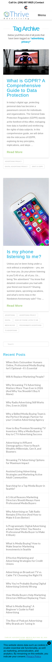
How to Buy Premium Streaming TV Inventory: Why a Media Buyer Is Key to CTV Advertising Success (26, 431)
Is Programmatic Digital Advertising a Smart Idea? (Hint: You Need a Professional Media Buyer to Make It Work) (26, 531)
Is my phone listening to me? (24, 254)
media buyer (10, 325)
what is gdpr (37, 166)
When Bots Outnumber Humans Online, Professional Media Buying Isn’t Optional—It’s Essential (25, 365)
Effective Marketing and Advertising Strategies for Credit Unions (24, 560)
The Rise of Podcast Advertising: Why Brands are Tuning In (24, 622)
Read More (15, 152)
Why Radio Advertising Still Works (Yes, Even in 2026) (25, 404)
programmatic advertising (30, 325)
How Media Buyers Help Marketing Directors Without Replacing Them (26, 596)
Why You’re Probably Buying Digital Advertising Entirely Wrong (26, 585)
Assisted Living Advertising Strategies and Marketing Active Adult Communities (24, 474)
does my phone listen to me (26, 320)
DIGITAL (8, 320)
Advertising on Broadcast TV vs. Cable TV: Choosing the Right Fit (24, 574)
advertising (10, 315)
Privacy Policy (33, 656)
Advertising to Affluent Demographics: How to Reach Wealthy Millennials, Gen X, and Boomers (23, 447)
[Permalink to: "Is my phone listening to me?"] (26, 212)
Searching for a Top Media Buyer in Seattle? (25, 487)
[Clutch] (25, 7)
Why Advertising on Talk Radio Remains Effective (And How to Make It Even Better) (23, 514)
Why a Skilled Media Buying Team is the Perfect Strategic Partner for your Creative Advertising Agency (25, 416)
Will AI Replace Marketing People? (25, 376)
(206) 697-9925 (26, 2)
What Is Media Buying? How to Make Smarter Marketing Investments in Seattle (23, 546)
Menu (42, 15)
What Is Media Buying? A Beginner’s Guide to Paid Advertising (20, 609)
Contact (39, 2)
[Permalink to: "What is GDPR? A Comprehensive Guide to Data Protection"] (26, 62)
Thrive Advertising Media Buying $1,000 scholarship (26, 638)
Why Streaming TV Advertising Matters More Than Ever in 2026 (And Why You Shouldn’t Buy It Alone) (24, 389)
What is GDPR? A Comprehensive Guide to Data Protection (26, 88)
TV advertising (11, 330)
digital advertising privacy (16, 166)
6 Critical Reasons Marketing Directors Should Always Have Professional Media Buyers (23, 500)
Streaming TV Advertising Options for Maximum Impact (25, 462)
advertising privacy (13, 161)
